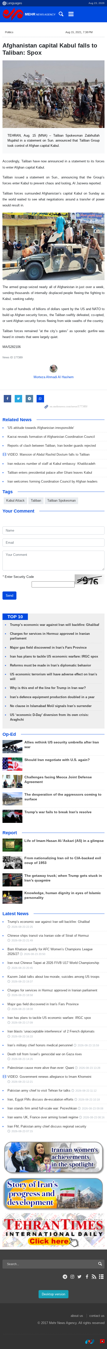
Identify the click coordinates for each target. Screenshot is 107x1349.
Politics (9, 32)
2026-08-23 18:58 (22, 995)
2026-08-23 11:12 (86, 1090)
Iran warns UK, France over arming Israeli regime (42, 1117)
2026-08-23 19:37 (22, 981)
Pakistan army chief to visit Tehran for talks (38, 1090)
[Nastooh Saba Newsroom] (87, 1341)
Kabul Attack (15, 500)
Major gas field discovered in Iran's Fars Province (48, 647)
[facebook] (87, 1276)
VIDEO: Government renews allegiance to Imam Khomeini (49, 1077)
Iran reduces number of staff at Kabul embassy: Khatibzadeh (51, 464)
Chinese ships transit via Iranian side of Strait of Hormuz (48, 935)
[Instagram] (72, 1276)
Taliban (36, 500)
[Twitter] (79, 1276)
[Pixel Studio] (100, 1341)
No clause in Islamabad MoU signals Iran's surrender (51, 706)
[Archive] (101, 1276)
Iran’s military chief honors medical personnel (40, 1045)
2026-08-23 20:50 (34, 954)
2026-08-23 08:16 (94, 1117)
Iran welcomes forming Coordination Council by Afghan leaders (52, 481)
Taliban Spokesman (61, 500)
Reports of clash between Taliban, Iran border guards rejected (51, 445)
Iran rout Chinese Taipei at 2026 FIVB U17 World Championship (53, 963)
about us (77, 1316)
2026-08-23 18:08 (22, 1008)
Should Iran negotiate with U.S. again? (57, 760)
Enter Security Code (18, 577)
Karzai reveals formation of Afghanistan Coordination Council (51, 437)
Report (9, 832)
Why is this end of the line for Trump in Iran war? (48, 688)
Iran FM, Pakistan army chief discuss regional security (46, 1126)
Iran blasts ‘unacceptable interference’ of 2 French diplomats (51, 1031)
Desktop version (53, 1294)
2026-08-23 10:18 (89, 1099)
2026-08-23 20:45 (22, 967)
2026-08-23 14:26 (22, 1058)
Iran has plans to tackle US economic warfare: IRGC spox (54, 656)
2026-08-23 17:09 (22, 1022)
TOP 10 (15, 616)
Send (9, 595)
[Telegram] (65, 1276)
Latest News (15, 913)
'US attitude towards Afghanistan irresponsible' (40, 428)
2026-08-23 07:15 (22, 1131)
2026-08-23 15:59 (88, 1045)
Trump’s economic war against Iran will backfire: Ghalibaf (54, 625)
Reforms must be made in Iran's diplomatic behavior (50, 665)
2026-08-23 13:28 (89, 1067)
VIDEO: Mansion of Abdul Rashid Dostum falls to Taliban (48, 454)
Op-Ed (9, 734)
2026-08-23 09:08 (92, 1108)
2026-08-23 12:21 (22, 1081)
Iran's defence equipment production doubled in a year (52, 697)
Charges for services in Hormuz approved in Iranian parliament (52, 990)
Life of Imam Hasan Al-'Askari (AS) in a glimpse (64, 841)
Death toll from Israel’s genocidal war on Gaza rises (44, 1054)
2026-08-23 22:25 (22, 926)
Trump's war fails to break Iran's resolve (58, 812)
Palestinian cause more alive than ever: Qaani (40, 1068)
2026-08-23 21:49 (22, 940)
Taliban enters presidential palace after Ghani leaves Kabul (49, 472)
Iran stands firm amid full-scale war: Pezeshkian (42, 1108)
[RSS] (94, 1276)
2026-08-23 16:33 (22, 1036)
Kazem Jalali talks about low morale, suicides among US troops (53, 977)
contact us (97, 1316)
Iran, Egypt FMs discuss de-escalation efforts (40, 1099)
